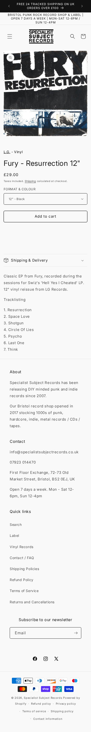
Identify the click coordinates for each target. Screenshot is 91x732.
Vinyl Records (21, 547)
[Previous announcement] (9, 6)
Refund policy (41, 703)
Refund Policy (21, 580)
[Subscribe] (75, 633)
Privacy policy (66, 703)
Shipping (30, 181)
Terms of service (34, 711)
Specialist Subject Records (43, 698)
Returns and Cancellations (32, 602)
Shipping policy (62, 711)
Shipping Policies (24, 569)
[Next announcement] (82, 6)
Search (16, 524)
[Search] (72, 36)
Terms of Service (24, 591)
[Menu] (9, 36)
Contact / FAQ (22, 558)
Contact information (47, 719)
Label (14, 535)
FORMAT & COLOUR (19, 189)
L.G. (7, 152)
